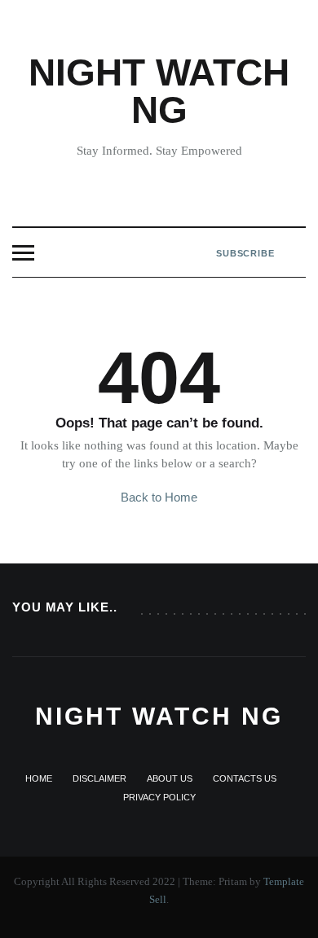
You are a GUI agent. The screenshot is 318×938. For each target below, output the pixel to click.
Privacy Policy (159, 797)
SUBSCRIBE (245, 253)
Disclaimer (99, 778)
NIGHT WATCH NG (159, 91)
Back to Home (159, 497)
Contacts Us (244, 778)
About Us (169, 778)
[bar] (23, 253)
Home (38, 778)
